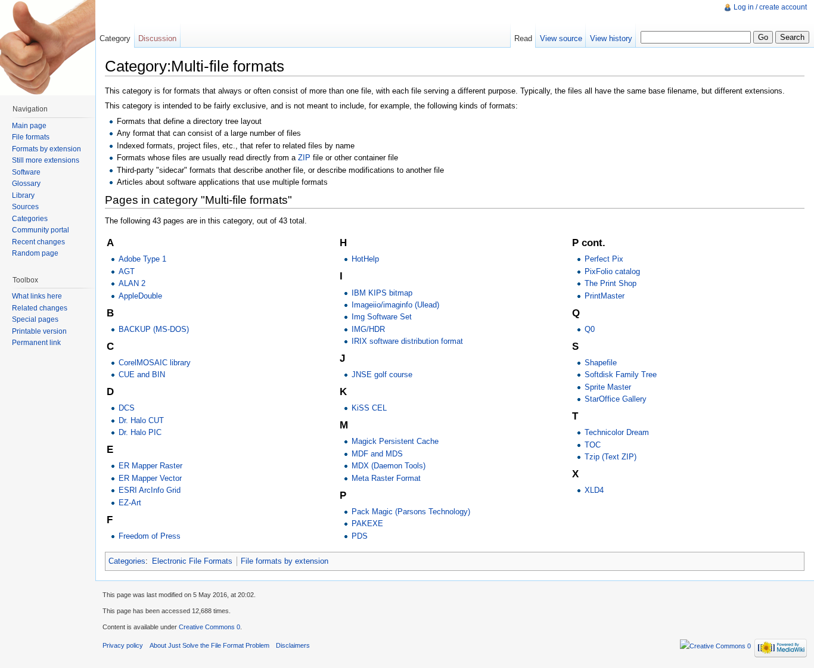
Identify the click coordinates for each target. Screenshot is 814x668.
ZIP (304, 157)
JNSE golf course (382, 374)
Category (115, 38)
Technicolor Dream (617, 432)
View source (561, 38)
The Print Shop (610, 283)
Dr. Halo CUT (141, 420)
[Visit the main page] (47, 47)
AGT (127, 271)
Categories (126, 561)
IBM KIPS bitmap (382, 292)
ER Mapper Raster (150, 465)
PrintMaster (605, 295)
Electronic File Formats (192, 561)
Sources (25, 207)
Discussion (157, 38)
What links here (37, 296)
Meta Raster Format (386, 478)
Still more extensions (45, 160)
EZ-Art (130, 502)
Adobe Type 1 (142, 258)
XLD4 (594, 490)
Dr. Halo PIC (140, 432)
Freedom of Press (150, 536)
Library (23, 195)
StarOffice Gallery (616, 398)
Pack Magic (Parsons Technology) (411, 511)
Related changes (39, 308)
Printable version (39, 331)
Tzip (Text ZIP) (610, 456)
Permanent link (36, 342)
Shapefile (601, 362)
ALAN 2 (132, 283)
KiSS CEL (369, 407)
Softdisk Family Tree (621, 374)
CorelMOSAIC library (155, 362)
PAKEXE (367, 523)
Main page (29, 126)
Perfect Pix (604, 258)
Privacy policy (122, 645)
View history (611, 38)
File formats (30, 137)
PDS (360, 536)
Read (523, 38)
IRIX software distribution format (407, 341)
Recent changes (38, 242)
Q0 (590, 329)
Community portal (40, 230)
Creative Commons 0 (209, 626)
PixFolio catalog (612, 271)
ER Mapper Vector (150, 478)
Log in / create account (770, 7)
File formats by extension (284, 561)
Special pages (35, 319)
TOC (593, 444)
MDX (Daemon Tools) (388, 465)
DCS (127, 407)
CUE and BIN (142, 374)
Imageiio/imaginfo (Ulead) (395, 304)
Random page (35, 253)
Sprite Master (608, 387)
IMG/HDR (368, 329)
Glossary (26, 183)
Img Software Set (382, 316)
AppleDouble (140, 295)
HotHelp (365, 258)
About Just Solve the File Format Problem (209, 645)
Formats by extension (46, 149)
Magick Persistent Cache (395, 441)
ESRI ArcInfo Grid (150, 490)
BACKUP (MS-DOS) (154, 329)
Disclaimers (293, 645)
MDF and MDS (377, 453)
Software (26, 172)
